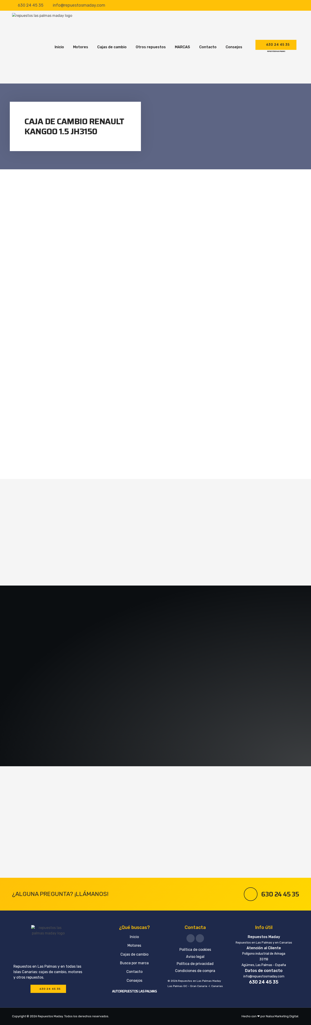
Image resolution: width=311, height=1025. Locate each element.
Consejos (234, 47)
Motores (80, 47)
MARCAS (182, 47)
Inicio (59, 47)
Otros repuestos (151, 47)
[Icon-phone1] (200, 938)
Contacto (208, 47)
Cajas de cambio (112, 47)
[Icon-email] (190, 938)
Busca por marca (134, 963)
